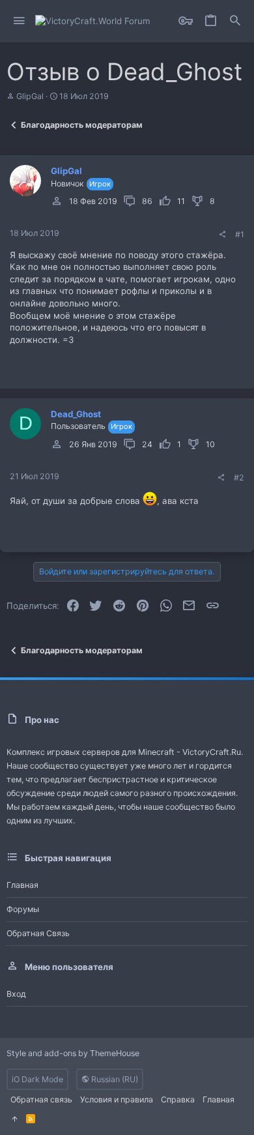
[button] (19, 21)
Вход (16, 994)
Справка (178, 1099)
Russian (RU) (113, 1079)
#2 (239, 477)
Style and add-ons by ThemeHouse (73, 1053)
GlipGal (30, 96)
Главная (22, 885)
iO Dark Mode (37, 1079)
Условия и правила (116, 1099)
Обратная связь (38, 933)
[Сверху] (14, 1119)
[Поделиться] (222, 235)
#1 (239, 234)
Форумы (23, 909)
